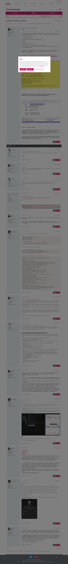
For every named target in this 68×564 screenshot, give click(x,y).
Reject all (30, 69)
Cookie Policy (41, 66)
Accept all (23, 69)
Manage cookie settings (39, 69)
